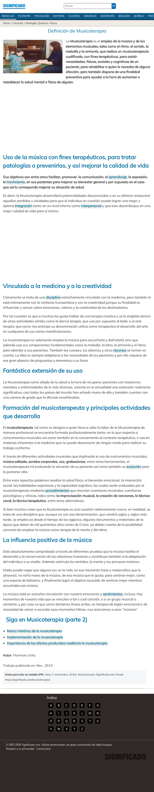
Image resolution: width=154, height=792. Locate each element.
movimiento (15, 182)
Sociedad (90, 16)
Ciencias (17, 23)
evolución (133, 466)
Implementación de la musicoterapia (35, 637)
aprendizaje (117, 177)
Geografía (107, 16)
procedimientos (57, 490)
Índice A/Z (8, 16)
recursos (119, 350)
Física (53, 23)
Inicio (6, 23)
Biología (124, 16)
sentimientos (113, 594)
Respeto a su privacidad (20, 748)
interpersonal (91, 206)
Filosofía (24, 16)
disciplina (53, 297)
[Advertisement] (77, 119)
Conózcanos (43, 748)
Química (139, 16)
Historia (58, 16)
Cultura (74, 16)
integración (23, 206)
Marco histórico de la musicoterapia (34, 631)
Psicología (41, 16)
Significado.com (14, 6)
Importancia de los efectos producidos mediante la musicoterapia (57, 643)
